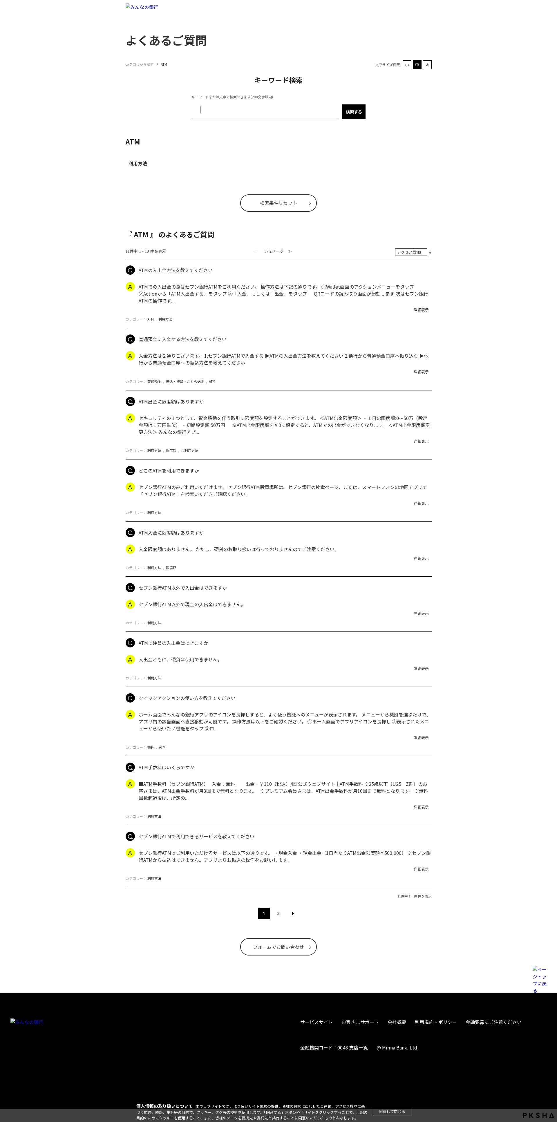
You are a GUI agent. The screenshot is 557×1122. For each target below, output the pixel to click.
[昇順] (430, 250)
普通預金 (154, 381)
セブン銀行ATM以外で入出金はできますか (183, 587)
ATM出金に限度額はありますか (171, 401)
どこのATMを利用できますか (169, 470)
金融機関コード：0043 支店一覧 (334, 1047)
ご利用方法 (189, 450)
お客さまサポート (360, 1021)
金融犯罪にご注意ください (494, 1021)
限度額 (171, 450)
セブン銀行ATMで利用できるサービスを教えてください (196, 836)
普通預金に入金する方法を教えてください (183, 339)
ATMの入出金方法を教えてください (176, 270)
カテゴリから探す (139, 64)
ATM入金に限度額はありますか (171, 532)
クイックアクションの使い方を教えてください (187, 697)
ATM (150, 318)
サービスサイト (316, 1021)
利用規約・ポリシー (436, 1021)
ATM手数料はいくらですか (166, 767)
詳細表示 (421, 309)
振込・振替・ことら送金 (185, 381)
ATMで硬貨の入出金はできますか (173, 642)
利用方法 (138, 163)
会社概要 (397, 1021)
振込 (150, 747)
